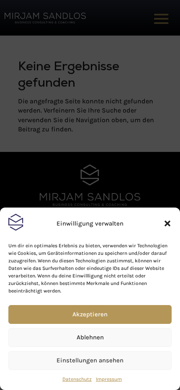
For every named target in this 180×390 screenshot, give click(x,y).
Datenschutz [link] (77, 379)
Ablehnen (90, 337)
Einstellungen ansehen (90, 360)
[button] (167, 223)
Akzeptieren (90, 314)
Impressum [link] (109, 379)
